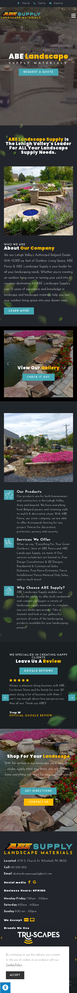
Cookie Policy (14, 964)
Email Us (58, 3)
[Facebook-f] (29, 882)
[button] (38, 72)
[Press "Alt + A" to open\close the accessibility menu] (5, 987)
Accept (15, 975)
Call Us (41, 3)
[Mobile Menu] (73, 15)
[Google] (34, 882)
